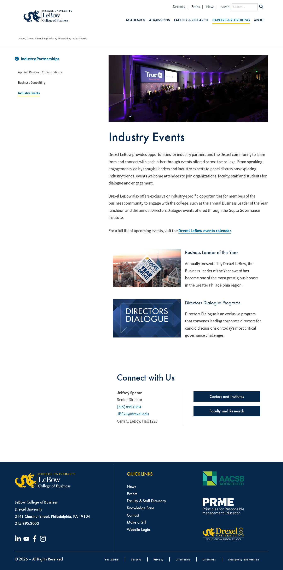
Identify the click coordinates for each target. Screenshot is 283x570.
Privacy (158, 559)
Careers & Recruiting (231, 20)
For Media (112, 559)
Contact (133, 515)
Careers (136, 559)
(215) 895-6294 (129, 407)
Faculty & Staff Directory (146, 500)
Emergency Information (243, 559)
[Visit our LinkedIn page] (19, 538)
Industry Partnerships (59, 38)
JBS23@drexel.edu (133, 414)
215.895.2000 (27, 523)
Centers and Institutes (227, 396)
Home (22, 38)
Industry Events (29, 93)
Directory (179, 7)
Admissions (159, 20)
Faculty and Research (226, 411)
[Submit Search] (261, 6)
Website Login (138, 529)
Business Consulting (31, 83)
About (259, 20)
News (210, 7)
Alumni (225, 7)
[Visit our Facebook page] (35, 538)
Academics (135, 20)
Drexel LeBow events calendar (204, 230)
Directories (183, 559)
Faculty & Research (191, 20)
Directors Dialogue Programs (212, 303)
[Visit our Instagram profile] (44, 538)
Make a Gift (136, 522)
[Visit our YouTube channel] (27, 538)
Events (195, 7)
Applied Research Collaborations (40, 72)
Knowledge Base (140, 507)
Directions (209, 559)
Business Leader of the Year (211, 252)
